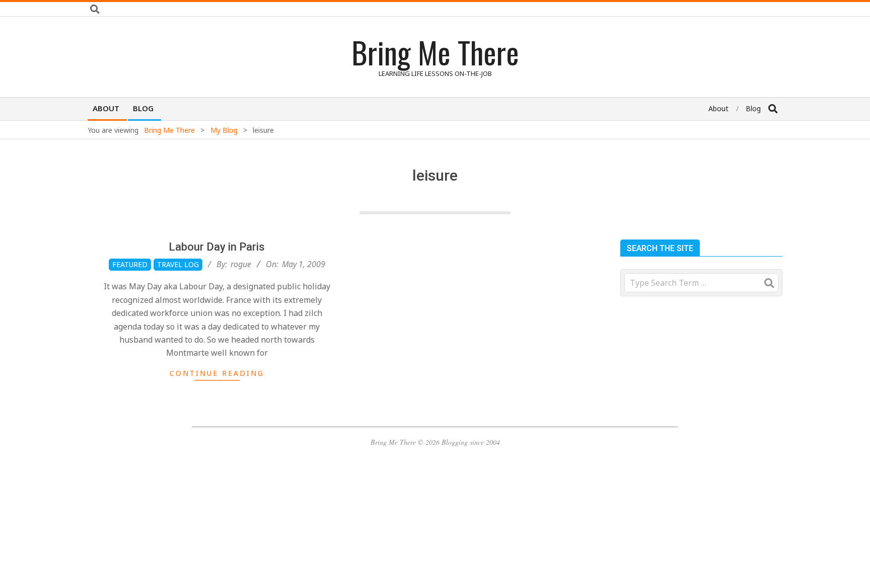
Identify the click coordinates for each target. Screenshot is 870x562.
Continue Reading (217, 373)
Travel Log (178, 264)
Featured (130, 264)
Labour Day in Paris (217, 246)
